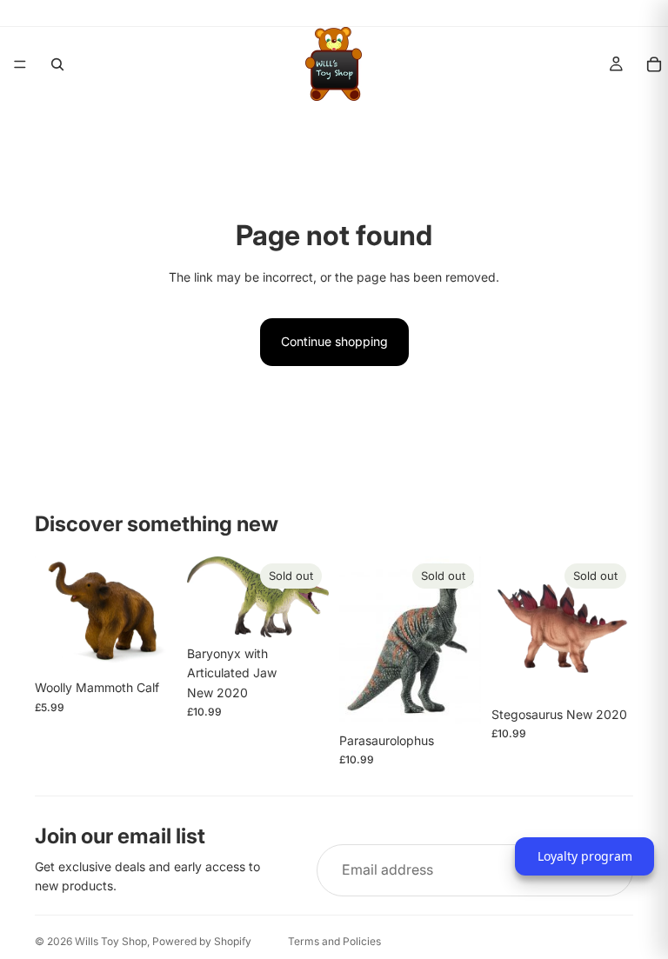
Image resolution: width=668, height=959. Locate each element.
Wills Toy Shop (111, 941)
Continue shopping (334, 341)
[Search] (57, 64)
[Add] (149, 644)
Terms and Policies (334, 941)
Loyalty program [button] (585, 856)
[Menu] (20, 64)
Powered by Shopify (201, 941)
